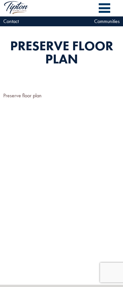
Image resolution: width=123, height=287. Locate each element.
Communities (107, 21)
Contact (11, 21)
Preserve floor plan (22, 95)
